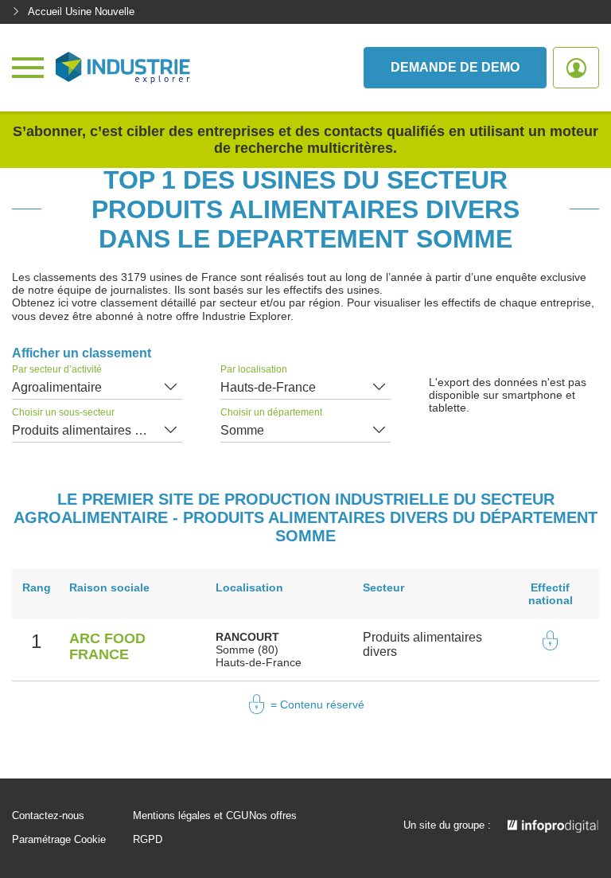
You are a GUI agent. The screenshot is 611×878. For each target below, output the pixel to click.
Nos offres (273, 815)
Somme (242, 430)
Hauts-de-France (268, 387)
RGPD (147, 839)
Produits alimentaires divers (90, 430)
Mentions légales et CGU (190, 815)
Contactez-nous (48, 815)
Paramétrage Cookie (59, 839)
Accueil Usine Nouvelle (81, 12)
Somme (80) (247, 649)
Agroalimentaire (57, 387)
